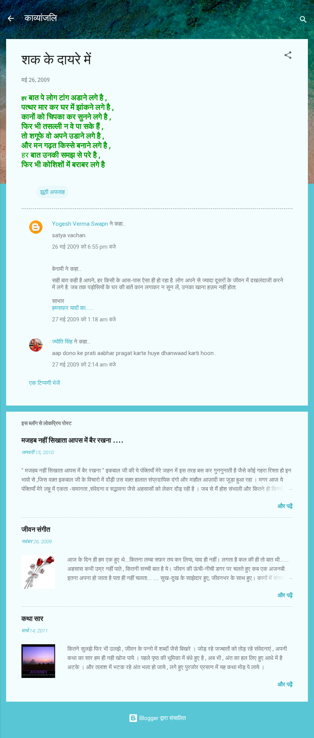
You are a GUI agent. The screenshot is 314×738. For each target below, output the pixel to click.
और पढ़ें (285, 506)
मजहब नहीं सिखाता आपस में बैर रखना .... (72, 440)
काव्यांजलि (41, 18)
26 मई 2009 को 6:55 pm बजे (84, 246)
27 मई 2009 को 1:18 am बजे (84, 319)
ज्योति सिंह (62, 341)
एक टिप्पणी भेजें (44, 383)
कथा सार (32, 619)
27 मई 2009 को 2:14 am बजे (84, 364)
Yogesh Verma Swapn (80, 223)
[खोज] (303, 21)
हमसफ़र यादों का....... (72, 308)
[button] (288, 56)
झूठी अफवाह (52, 192)
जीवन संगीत (35, 529)
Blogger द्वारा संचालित (162, 718)
